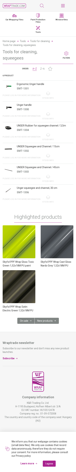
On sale (24, 320)
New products (45, 320)
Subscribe (8, 358)
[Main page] (14, 6)
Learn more (27, 463)
